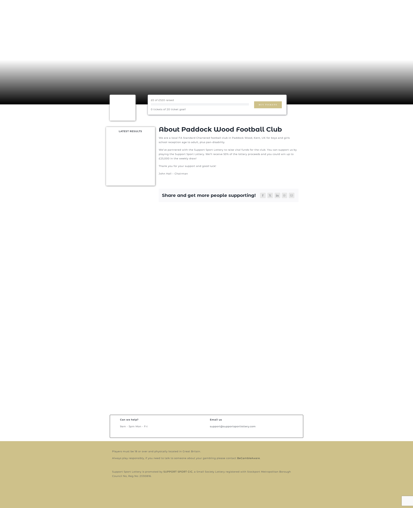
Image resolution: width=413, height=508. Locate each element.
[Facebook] (263, 195)
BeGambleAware (248, 458)
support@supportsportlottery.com (233, 426)
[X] (270, 195)
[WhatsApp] (284, 195)
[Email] (291, 195)
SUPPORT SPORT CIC (178, 471)
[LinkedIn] (277, 195)
